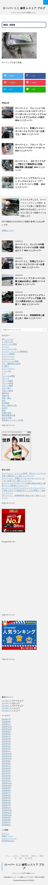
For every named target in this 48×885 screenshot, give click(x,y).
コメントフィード (9, 839)
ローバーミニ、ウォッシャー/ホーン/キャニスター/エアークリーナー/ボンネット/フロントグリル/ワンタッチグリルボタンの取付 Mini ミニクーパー (30, 114)
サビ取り (5, 366)
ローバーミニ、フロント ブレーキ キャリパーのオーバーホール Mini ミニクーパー (30, 147)
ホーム (7, 856)
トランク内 (6, 371)
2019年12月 (7, 810)
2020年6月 (6, 795)
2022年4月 (6, 744)
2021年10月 (7, 759)
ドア (3, 374)
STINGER (31, 880)
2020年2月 (6, 805)
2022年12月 (7, 727)
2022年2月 (6, 749)
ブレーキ (5, 378)
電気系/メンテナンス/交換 (12, 420)
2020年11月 (7, 786)
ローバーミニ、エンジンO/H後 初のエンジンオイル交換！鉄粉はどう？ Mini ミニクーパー (30, 247)
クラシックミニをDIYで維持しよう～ (24, 873)
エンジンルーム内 (9, 349)
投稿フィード (7, 836)
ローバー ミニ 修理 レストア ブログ (24, 8)
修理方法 (5, 393)
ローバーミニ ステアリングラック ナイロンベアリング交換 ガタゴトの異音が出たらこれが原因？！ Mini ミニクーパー (24, 490)
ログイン (5, 834)
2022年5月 (6, 741)
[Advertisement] (24, 578)
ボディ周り (6, 388)
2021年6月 (6, 768)
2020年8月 (6, 790)
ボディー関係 (7, 386)
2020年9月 (6, 788)
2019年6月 (6, 825)
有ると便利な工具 (9, 405)
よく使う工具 (7, 342)
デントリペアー (8, 369)
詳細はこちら (8, 230)
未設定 (4, 408)
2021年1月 (6, 781)
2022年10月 (7, 729)
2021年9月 (6, 761)
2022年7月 (6, 736)
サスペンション (8, 356)
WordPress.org (8, 841)
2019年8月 (6, 820)
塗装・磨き (6, 398)
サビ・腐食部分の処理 (11, 364)
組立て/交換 (7, 418)
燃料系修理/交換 (8, 415)
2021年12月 (7, 754)
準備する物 (6, 413)
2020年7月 (6, 793)
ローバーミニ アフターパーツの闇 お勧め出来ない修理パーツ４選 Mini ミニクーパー (30, 281)
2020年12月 (7, 783)
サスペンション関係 (10, 361)
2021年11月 (7, 756)
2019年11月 (7, 813)
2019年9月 (6, 817)
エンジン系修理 (8, 354)
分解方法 (5, 396)
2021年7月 (6, 766)
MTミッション (8, 339)
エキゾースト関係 (9, 344)
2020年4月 (6, 800)
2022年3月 (6, 746)
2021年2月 (6, 778)
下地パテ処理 (7, 391)
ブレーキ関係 (7, 381)
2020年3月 (6, 803)
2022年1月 (6, 751)
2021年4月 (6, 773)
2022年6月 (6, 739)
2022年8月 (6, 734)
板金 (3, 410)
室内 (3, 401)
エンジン (5, 347)
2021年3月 (6, 776)
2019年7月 (6, 822)
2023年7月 (6, 719)
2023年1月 (6, 724)
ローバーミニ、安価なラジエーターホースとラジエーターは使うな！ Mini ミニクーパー (30, 131)
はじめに (5, 701)
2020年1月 (6, 808)
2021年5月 (6, 771)
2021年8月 (6, 763)
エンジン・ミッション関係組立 (15, 351)
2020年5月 (6, 798)
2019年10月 (7, 815)
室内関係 (5, 403)
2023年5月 (6, 722)
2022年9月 (6, 732)
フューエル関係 (8, 376)
